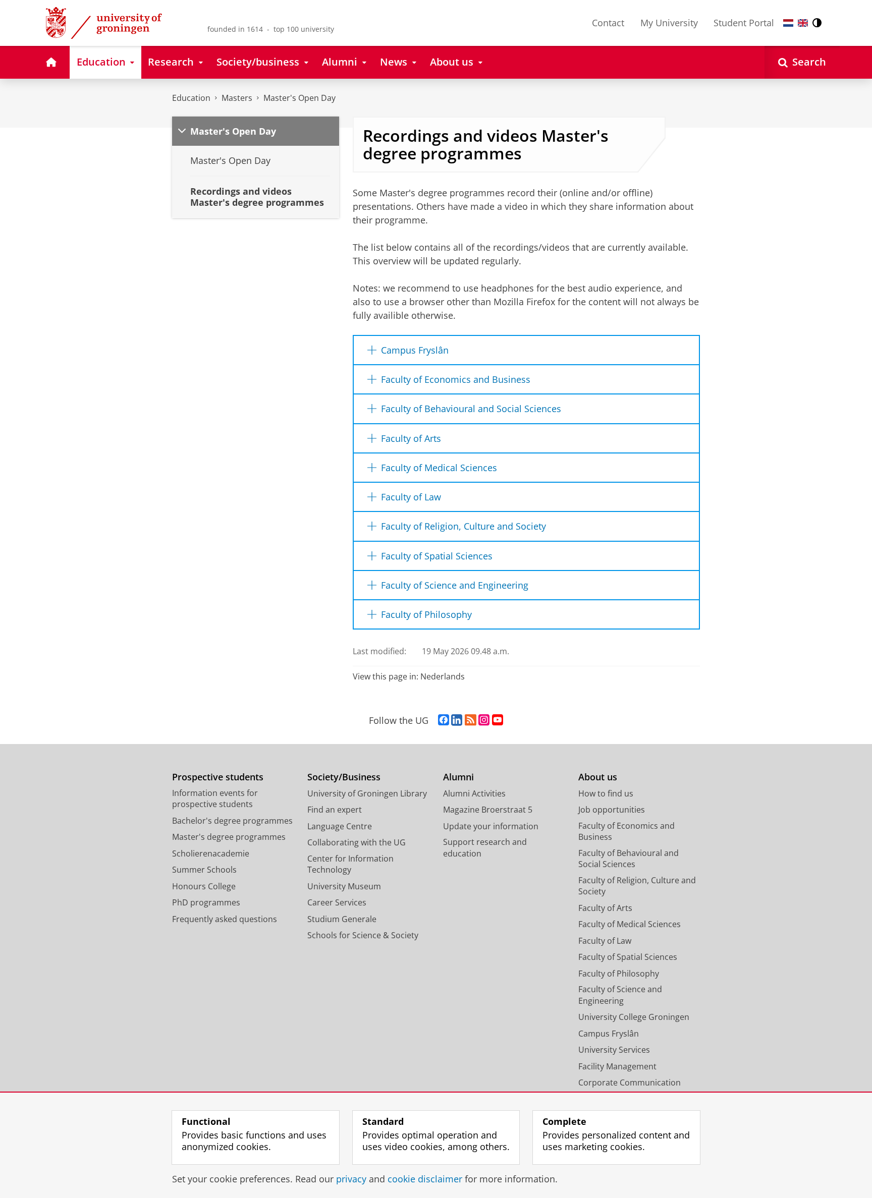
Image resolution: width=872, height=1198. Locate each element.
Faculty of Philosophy (618, 973)
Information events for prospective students (215, 798)
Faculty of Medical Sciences (629, 924)
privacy (351, 1179)
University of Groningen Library (367, 793)
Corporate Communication (629, 1082)
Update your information (490, 826)
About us (597, 777)
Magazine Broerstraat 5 (487, 809)
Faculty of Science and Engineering (620, 995)
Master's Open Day (299, 97)
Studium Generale (341, 919)
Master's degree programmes (229, 836)
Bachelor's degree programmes (232, 820)
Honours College (204, 886)
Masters (237, 97)
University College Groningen (633, 1016)
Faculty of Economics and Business (626, 831)
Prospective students (217, 777)
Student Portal (744, 23)
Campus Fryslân (608, 1033)
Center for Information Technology (350, 864)
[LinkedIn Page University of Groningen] (456, 720)
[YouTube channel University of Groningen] (497, 720)
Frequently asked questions (224, 919)
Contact (608, 23)
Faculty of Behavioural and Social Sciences (628, 858)
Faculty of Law (604, 940)
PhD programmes (206, 902)
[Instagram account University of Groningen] (483, 720)
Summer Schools (204, 869)
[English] (803, 23)
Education (191, 97)
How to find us (605, 793)
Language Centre (339, 826)
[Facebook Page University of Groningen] (443, 720)
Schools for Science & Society (362, 935)
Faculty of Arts (605, 908)
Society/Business (343, 777)
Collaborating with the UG (356, 842)
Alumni (458, 777)
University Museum (344, 886)
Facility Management (617, 1066)
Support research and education (485, 847)
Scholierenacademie (210, 853)
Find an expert (334, 809)
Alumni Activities (474, 793)
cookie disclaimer (425, 1179)
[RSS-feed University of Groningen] (470, 720)
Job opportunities (611, 809)
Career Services (336, 902)
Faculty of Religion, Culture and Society (637, 886)
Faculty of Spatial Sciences (627, 956)
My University (669, 23)
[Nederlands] (788, 23)
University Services (614, 1049)
